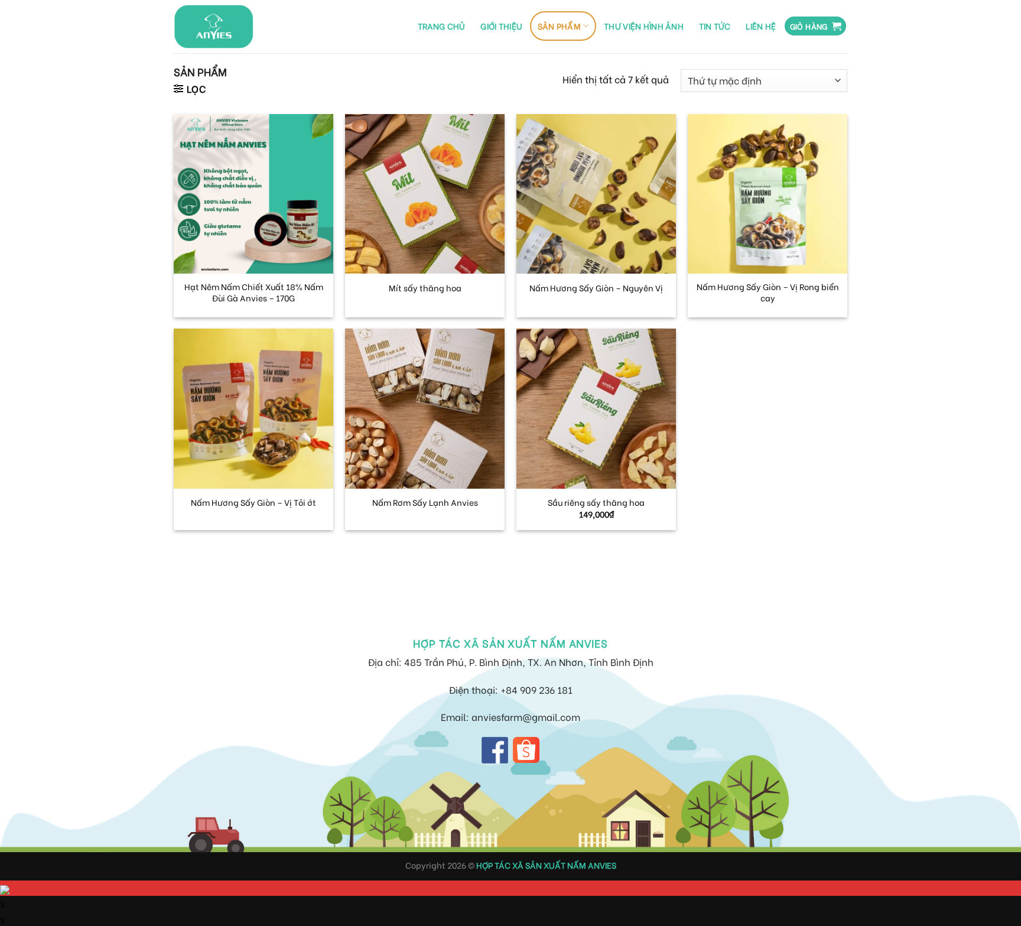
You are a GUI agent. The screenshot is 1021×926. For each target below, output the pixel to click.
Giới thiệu (501, 26)
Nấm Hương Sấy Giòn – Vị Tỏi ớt (253, 502)
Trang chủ (442, 26)
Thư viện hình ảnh (644, 26)
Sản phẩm (559, 26)
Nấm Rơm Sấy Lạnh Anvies (425, 502)
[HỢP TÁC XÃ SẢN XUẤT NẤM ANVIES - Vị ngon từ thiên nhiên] (213, 26)
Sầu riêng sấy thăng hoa (596, 502)
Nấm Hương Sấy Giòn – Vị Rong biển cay (768, 292)
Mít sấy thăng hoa (425, 288)
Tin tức (715, 26)
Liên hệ (761, 26)
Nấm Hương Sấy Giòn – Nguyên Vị (596, 288)
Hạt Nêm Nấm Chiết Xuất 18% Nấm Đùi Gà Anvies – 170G (253, 292)
